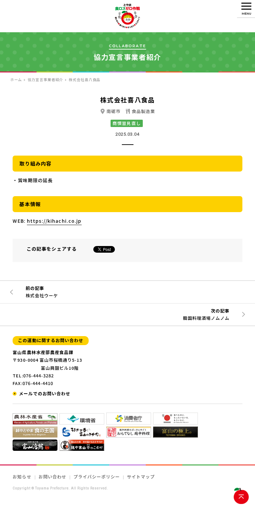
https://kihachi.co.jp (54, 220)
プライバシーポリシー (96, 476)
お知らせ (22, 476)
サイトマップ (141, 476)
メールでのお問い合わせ (44, 393)
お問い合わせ (52, 476)
